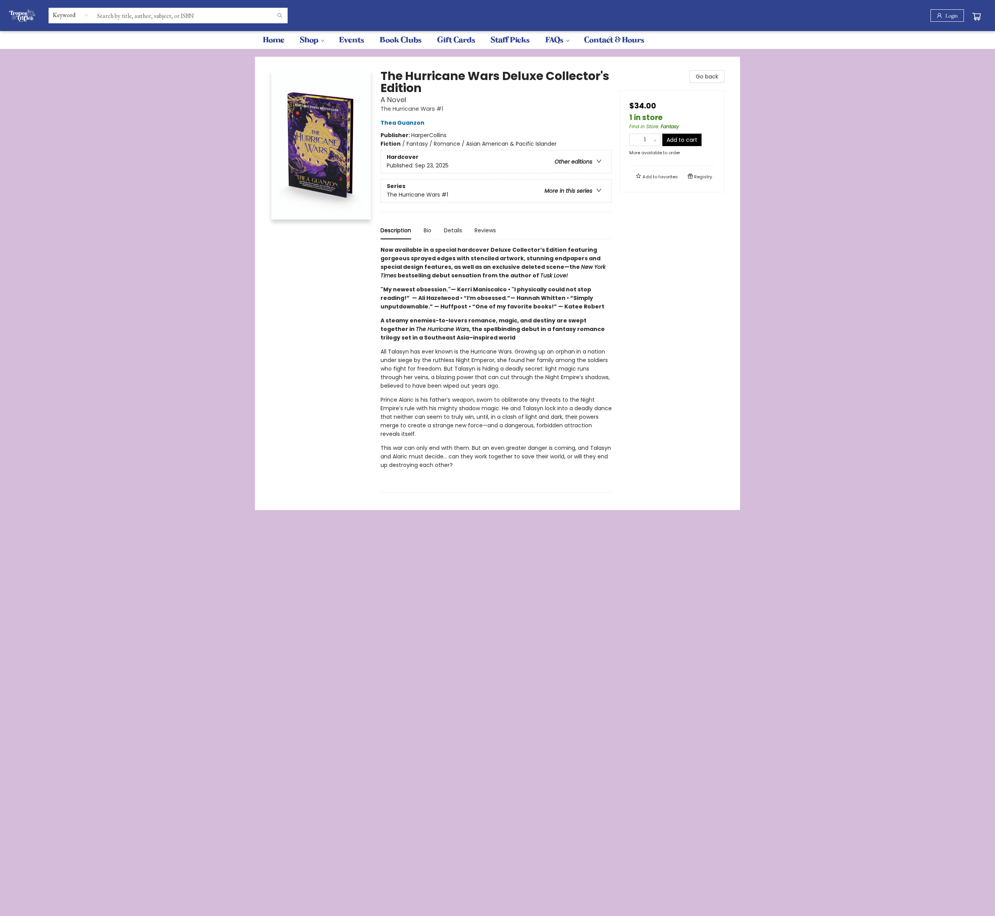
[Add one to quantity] (655, 140)
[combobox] (71, 15)
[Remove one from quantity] (634, 140)
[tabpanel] (496, 369)
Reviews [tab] (485, 230)
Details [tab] (453, 230)
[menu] (497, 40)
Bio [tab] (427, 230)
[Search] (280, 15)
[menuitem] (273, 40)
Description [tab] (396, 230)
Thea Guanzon (402, 123)
